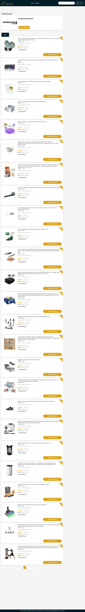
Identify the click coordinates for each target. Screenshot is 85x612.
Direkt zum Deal (53, 54)
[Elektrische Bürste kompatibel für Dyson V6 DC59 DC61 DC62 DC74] (9, 511)
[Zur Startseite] (7, 3)
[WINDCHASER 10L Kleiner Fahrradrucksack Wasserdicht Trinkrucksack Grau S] (9, 450)
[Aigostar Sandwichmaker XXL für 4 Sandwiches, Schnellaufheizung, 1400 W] (9, 491)
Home (21, 610)
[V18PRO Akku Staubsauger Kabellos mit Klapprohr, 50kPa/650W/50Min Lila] (9, 323)
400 (36, 567)
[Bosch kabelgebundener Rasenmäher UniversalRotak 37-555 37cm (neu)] (9, 236)
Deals (32, 3)
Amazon (19, 43)
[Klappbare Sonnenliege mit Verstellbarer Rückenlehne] (9, 366)
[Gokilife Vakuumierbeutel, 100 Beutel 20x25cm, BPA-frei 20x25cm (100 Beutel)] (9, 88)
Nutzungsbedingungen (54, 610)
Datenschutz (62, 610)
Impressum (46, 610)
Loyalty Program (31, 610)
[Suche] (74, 3)
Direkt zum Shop (25, 27)
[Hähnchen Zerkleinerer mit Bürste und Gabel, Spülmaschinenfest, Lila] (9, 128)
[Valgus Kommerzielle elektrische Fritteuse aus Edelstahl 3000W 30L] (9, 108)
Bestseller (37, 3)
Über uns (25, 610)
